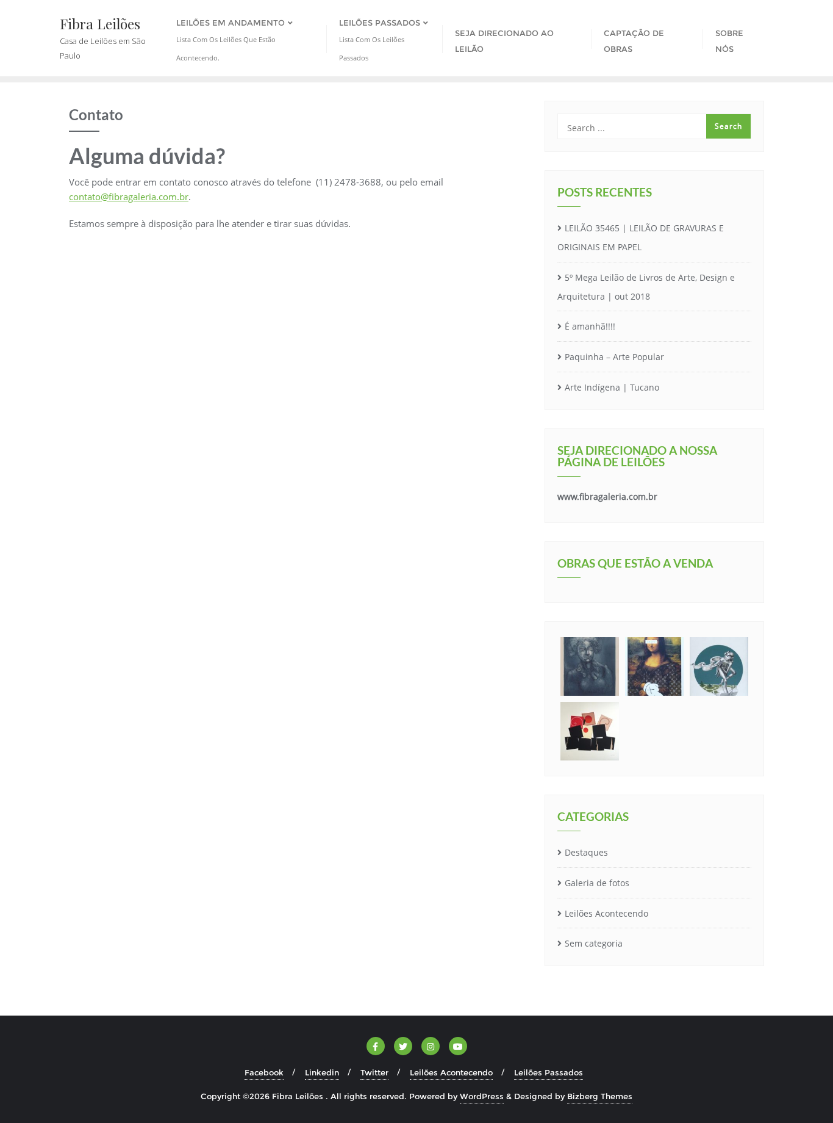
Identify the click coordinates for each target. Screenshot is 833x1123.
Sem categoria (594, 943)
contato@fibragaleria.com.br (128, 196)
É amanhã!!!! (590, 326)
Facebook (264, 1072)
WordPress (482, 1096)
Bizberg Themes (599, 1096)
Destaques (586, 852)
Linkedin (322, 1072)
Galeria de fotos (597, 883)
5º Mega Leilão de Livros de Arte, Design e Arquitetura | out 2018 (646, 287)
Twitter (374, 1072)
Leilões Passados (548, 1072)
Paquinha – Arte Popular (614, 357)
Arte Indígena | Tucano (612, 387)
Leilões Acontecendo (606, 913)
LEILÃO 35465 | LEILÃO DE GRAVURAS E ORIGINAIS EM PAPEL (640, 237)
